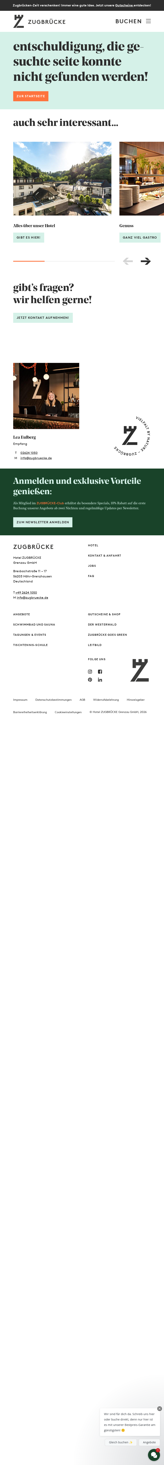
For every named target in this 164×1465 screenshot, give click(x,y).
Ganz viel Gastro (140, 237)
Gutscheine (124, 5)
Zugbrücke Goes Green (107, 635)
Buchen (128, 21)
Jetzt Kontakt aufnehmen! (43, 318)
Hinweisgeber (136, 700)
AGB (82, 700)
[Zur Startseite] (44, 546)
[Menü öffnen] (148, 21)
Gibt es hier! (29, 237)
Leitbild (95, 645)
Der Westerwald (102, 624)
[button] (130, 1422)
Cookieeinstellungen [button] (68, 712)
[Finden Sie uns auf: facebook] (101, 672)
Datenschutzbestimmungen (53, 700)
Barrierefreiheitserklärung (30, 712)
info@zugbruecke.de (36, 458)
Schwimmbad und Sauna (34, 624)
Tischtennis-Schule (30, 645)
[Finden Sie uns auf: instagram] (91, 672)
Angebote (21, 614)
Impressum (20, 700)
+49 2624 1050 (26, 592)
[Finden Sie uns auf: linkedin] (101, 680)
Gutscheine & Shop (104, 614)
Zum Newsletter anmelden (43, 522)
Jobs (92, 566)
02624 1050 (29, 453)
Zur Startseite (31, 96)
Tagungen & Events (29, 635)
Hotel (93, 545)
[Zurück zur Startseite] (40, 21)
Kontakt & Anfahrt (104, 555)
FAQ (91, 576)
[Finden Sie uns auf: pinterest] (91, 680)
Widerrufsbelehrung (106, 700)
